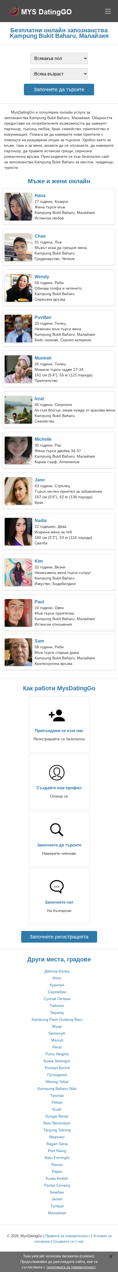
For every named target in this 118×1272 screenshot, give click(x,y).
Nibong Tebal (57, 1081)
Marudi (57, 1040)
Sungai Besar (57, 1116)
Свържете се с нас (68, 1241)
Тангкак (57, 1095)
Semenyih (57, 1033)
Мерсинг (57, 1137)
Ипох (56, 978)
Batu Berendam (57, 1123)
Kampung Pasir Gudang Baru (57, 1019)
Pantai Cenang (57, 1185)
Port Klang (57, 1150)
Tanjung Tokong (57, 1130)
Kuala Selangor (57, 1061)
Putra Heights (57, 1054)
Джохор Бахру (57, 971)
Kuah (56, 1109)
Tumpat (57, 1206)
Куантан (57, 985)
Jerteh (57, 1199)
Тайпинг (57, 1005)
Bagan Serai (57, 1144)
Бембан (57, 1192)
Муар (57, 1026)
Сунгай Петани (57, 998)
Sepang (57, 1012)
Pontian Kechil (57, 1068)
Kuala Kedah (57, 1178)
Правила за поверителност (67, 1236)
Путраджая (57, 1074)
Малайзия (57, 1213)
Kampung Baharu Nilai (57, 1088)
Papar (57, 1171)
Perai (56, 1047)
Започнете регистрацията (59, 937)
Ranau (57, 1164)
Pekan (57, 1102)
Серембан (57, 992)
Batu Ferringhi (57, 1157)
